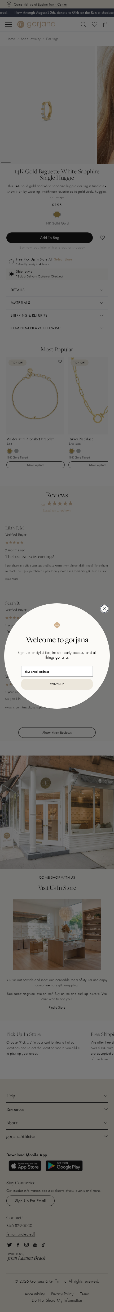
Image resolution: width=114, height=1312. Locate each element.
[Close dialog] (104, 608)
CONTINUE (57, 684)
